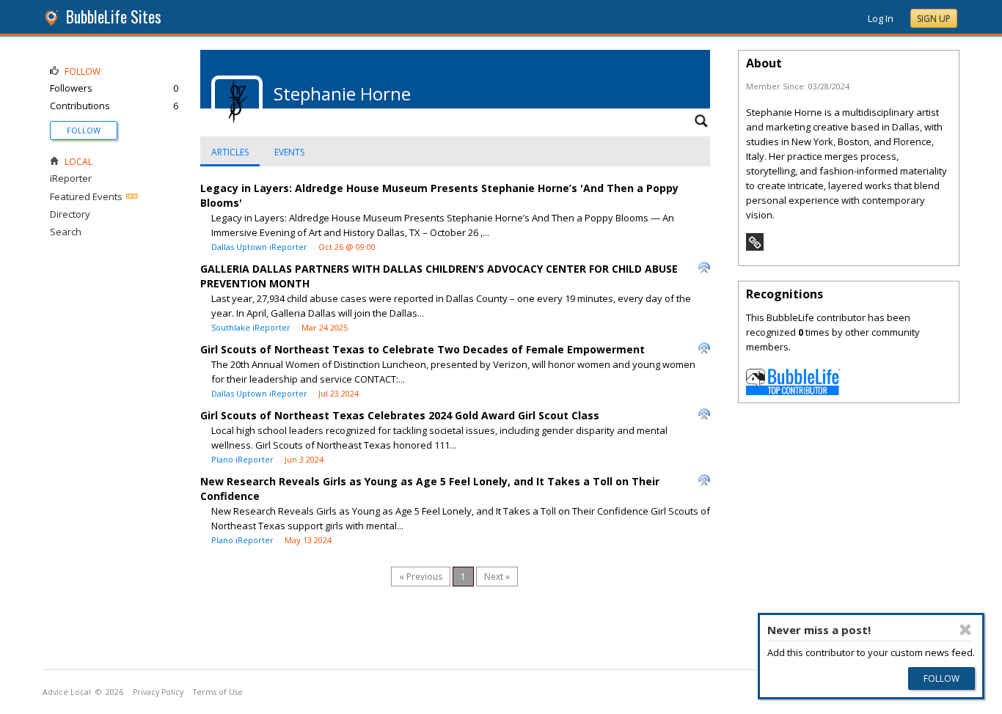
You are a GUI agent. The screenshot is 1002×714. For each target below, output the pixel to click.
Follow (83, 130)
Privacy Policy (158, 692)
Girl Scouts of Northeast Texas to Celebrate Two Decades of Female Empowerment (422, 349)
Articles (230, 152)
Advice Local (67, 692)
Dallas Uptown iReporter (259, 246)
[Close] (965, 629)
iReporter (71, 178)
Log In (880, 18)
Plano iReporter (242, 459)
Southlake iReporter (250, 327)
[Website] (755, 247)
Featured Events (86, 196)
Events (289, 152)
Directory (70, 214)
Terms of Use (218, 692)
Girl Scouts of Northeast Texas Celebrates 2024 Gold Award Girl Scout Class (399, 415)
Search (65, 231)
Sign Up (934, 18)
